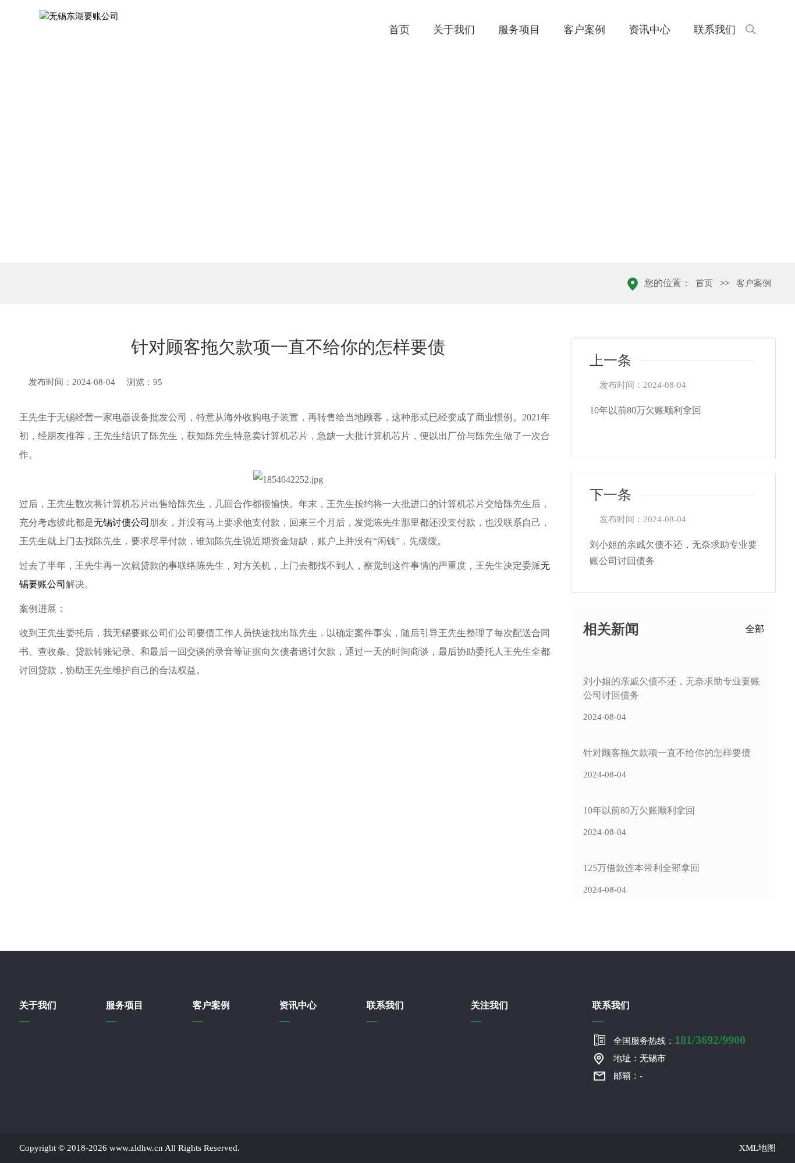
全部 (755, 629)
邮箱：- (628, 1075)
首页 (399, 29)
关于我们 (454, 29)
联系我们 (715, 29)
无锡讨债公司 (122, 522)
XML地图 (757, 1148)
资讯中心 (649, 29)
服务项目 (519, 29)
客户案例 (584, 29)
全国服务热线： (679, 1039)
